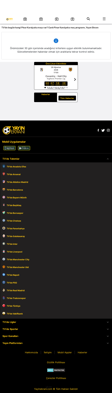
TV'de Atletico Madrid (17, 182)
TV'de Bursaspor (15, 213)
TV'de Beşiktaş (14, 205)
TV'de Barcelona (15, 190)
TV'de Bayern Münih (17, 197)
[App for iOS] (9, 149)
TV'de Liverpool (14, 251)
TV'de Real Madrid (16, 290)
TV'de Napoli (13, 275)
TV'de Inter (12, 244)
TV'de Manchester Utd (18, 267)
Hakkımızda (31, 352)
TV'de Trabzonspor (16, 298)
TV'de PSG (12, 282)
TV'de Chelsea (14, 221)
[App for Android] (24, 149)
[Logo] (13, 133)
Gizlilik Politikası (56, 362)
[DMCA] (56, 370)
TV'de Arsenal (14, 174)
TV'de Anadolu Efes (16, 166)
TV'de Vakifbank (15, 313)
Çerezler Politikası (56, 378)
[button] (56, 158)
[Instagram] (108, 130)
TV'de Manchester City (18, 259)
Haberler (82, 352)
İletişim (48, 352)
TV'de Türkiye (13, 306)
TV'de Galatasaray (16, 236)
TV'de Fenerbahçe (15, 228)
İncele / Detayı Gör (56, 88)
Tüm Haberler (67, 98)
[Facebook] (98, 130)
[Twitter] (103, 130)
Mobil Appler (65, 352)
